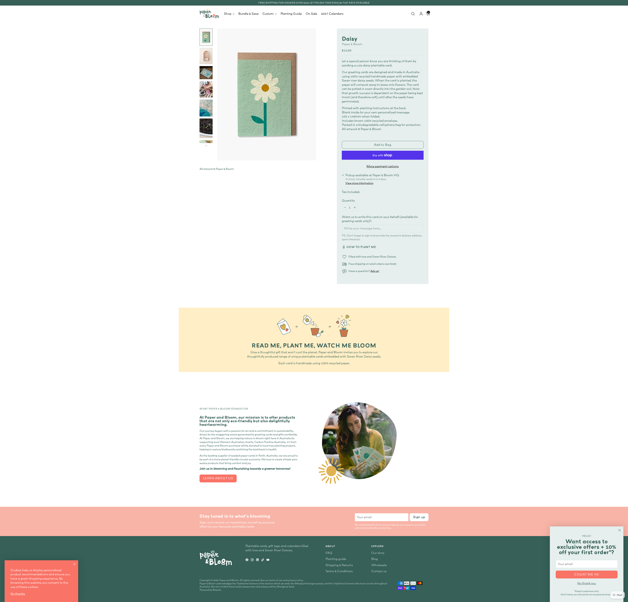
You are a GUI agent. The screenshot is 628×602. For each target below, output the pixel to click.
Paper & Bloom (352, 44)
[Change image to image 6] (206, 128)
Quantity (348, 200)
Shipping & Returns (339, 565)
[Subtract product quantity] (345, 207)
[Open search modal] (413, 13)
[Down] (206, 145)
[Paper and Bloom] (209, 14)
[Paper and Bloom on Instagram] (252, 560)
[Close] (619, 530)
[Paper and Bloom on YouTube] (268, 560)
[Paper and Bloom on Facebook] (247, 560)
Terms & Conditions (339, 571)
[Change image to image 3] (206, 72)
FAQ (328, 553)
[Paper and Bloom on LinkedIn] (258, 560)
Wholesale (379, 565)
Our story (377, 553)
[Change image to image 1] (206, 37)
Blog (374, 559)
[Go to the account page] (420, 13)
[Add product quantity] (355, 207)
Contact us (379, 571)
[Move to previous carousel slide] (418, 384)
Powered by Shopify (210, 589)
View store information (359, 183)
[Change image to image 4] (206, 89)
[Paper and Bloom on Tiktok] (263, 560)
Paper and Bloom (229, 580)
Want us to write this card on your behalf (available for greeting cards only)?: (380, 219)
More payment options (382, 166)
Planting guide (335, 559)
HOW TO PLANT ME (361, 247)
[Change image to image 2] (206, 56)
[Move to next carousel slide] (425, 384)
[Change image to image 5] (206, 108)
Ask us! (374, 271)
